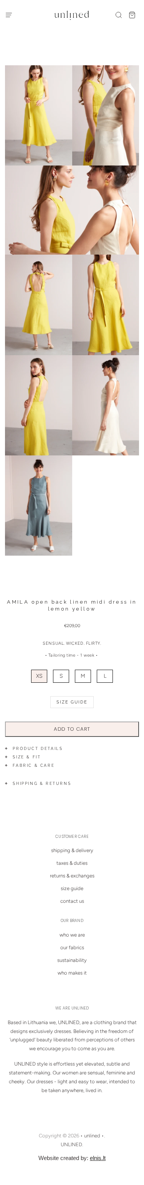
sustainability (72, 960)
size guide (72, 888)
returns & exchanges (72, 876)
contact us (72, 901)
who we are (72, 935)
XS (39, 676)
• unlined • (92, 1136)
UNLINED (71, 1144)
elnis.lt (98, 1158)
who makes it (72, 973)
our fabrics (72, 947)
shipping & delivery (72, 850)
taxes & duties (72, 863)
